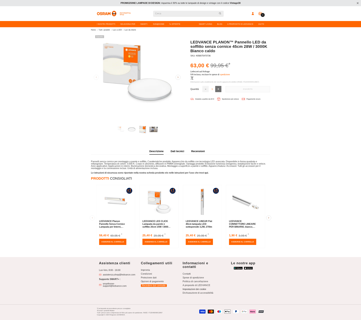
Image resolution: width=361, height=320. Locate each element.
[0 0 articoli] (260, 14)
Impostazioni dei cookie (194, 289)
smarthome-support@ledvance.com (114, 285)
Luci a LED (117, 30)
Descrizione (156, 151)
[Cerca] (188, 14)
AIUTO (261, 24)
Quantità (194, 89)
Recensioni (198, 151)
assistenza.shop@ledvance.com (119, 275)
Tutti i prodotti (104, 30)
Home (93, 30)
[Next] (178, 77)
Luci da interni (130, 30)
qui (206, 173)
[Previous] (96, 77)
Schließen (357, 3)
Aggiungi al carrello (112, 242)
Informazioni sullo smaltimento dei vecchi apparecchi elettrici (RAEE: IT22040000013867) (224, 82)
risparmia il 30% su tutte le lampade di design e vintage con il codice (181, 3)
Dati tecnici (177, 151)
